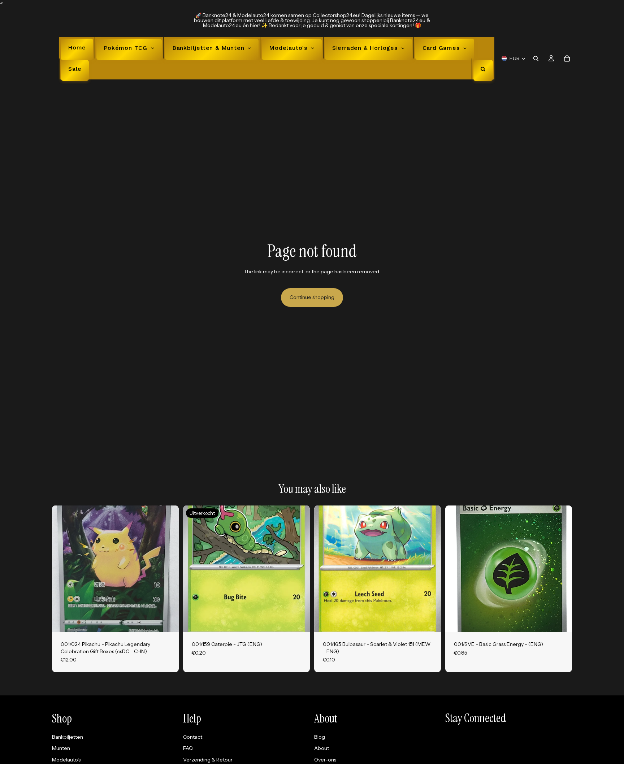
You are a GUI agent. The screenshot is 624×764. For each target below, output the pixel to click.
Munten (61, 748)
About (321, 748)
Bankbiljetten (67, 737)
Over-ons (325, 759)
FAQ (188, 748)
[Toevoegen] (167, 621)
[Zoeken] (536, 58)
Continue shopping (312, 297)
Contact (192, 737)
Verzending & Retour (208, 759)
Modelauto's (66, 759)
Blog (319, 737)
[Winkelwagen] (567, 58)
